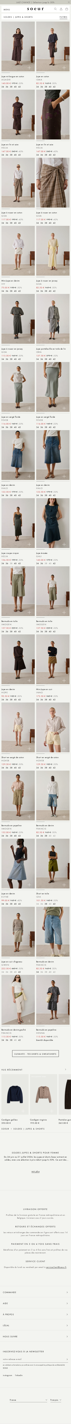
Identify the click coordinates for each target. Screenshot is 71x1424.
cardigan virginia (38, 1119)
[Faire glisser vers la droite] (66, 1069)
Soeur (5, 1129)
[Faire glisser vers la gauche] (58, 1069)
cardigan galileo (9, 1119)
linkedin (19, 1375)
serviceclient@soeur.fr (56, 1267)
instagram (7, 1375)
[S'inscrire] (67, 1359)
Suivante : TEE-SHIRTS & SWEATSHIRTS (35, 1054)
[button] (8, 9)
